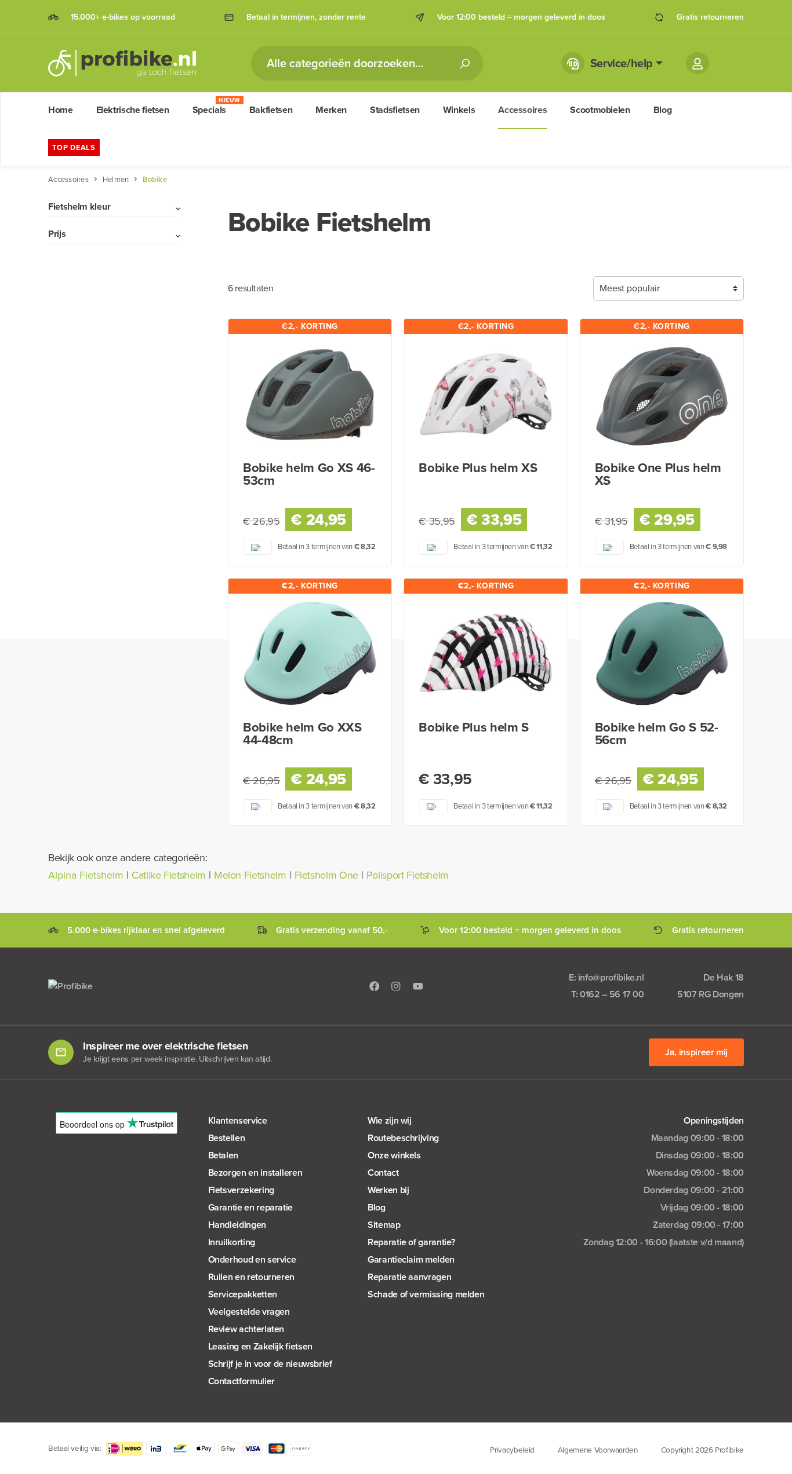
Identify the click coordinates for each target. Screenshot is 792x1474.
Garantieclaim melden (411, 1259)
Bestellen (226, 1137)
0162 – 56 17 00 (612, 994)
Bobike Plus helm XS (478, 468)
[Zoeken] (464, 63)
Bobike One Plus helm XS (658, 474)
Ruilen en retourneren (251, 1276)
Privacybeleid (512, 1449)
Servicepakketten (242, 1294)
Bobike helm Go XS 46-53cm (309, 474)
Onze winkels (394, 1155)
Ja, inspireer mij (696, 1052)
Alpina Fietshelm (85, 875)
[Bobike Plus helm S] (486, 654)
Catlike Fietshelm (169, 875)
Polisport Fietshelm (407, 875)
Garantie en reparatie (250, 1207)
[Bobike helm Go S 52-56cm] (662, 654)
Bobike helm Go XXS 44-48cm (302, 734)
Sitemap (384, 1224)
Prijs (57, 233)
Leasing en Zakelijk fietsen (260, 1346)
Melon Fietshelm (250, 875)
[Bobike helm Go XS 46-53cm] (310, 395)
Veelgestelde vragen (249, 1311)
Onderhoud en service (252, 1259)
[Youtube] (418, 986)
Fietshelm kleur (79, 206)
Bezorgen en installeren (255, 1172)
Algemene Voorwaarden (598, 1449)
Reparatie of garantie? (411, 1242)
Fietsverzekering (241, 1190)
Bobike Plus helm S (474, 727)
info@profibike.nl (611, 977)
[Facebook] (374, 986)
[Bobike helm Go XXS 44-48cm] (310, 654)
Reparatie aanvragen (409, 1276)
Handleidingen (237, 1224)
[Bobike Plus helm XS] (486, 395)
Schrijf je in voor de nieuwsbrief (270, 1363)
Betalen (223, 1155)
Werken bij (388, 1190)
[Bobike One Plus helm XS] (662, 395)
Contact (383, 1172)
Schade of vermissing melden (426, 1294)
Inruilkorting (231, 1242)
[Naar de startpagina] (122, 63)
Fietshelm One (326, 875)
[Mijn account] (697, 63)
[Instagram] (396, 986)
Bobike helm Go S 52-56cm (656, 734)
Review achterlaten (246, 1329)
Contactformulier (241, 1381)
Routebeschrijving (403, 1137)
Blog (377, 1207)
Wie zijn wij (390, 1120)
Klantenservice (237, 1120)
